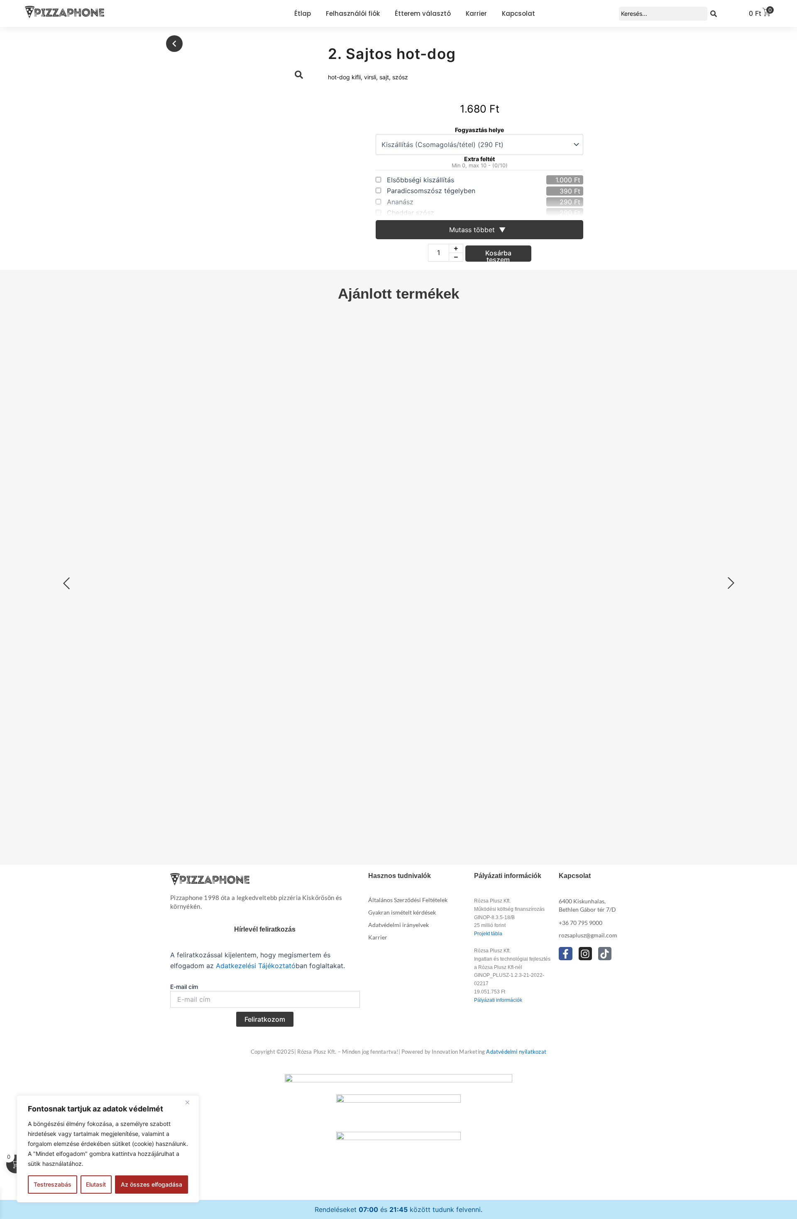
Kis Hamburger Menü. (555, 603)
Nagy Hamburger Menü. (651, 603)
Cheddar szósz (410, 212)
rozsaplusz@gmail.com (588, 935)
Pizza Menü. (255, 549)
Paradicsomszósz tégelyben (431, 190)
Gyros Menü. (482, 603)
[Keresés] (713, 14)
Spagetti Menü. (487, 656)
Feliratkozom (264, 1019)
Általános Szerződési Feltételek (407, 899)
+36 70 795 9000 (580, 922)
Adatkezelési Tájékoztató (256, 965)
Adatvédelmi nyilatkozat (516, 1051)
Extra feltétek (255, 577)
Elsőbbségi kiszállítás (420, 180)
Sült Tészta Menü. (617, 656)
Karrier (377, 937)
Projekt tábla (488, 934)
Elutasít (96, 1184)
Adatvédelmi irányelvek (398, 924)
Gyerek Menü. (685, 656)
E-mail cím (184, 986)
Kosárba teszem (498, 255)
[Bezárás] (191, 1102)
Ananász (400, 202)
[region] (108, 1148)
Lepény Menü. (549, 656)
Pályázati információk (498, 1000)
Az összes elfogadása (151, 1184)
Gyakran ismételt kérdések (402, 912)
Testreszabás (52, 1184)
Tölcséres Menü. (255, 816)
